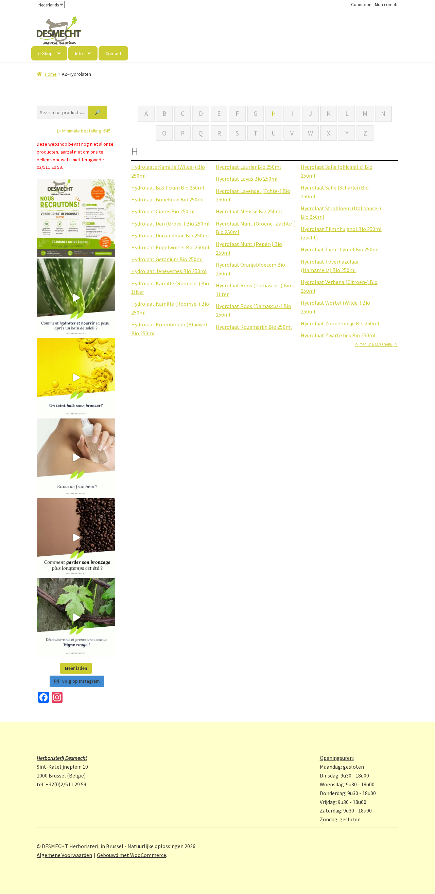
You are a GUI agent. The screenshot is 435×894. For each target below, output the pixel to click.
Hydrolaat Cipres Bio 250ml (163, 211)
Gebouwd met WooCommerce (131, 855)
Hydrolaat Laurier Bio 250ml (248, 166)
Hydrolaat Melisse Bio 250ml (249, 211)
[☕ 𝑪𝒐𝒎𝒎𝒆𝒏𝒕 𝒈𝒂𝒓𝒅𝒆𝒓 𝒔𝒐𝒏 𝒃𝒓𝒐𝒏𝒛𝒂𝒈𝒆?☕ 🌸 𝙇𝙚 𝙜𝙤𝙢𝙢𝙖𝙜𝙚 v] (76, 537)
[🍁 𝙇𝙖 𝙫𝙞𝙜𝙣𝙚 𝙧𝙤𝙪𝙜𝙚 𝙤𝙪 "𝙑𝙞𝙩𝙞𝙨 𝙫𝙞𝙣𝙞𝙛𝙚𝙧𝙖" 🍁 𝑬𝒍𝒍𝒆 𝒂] (76, 617)
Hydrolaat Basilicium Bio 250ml (167, 187)
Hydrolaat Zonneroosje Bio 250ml (340, 323)
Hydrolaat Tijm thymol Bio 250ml (340, 249)
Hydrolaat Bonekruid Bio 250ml (167, 199)
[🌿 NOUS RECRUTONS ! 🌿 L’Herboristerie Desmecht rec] (76, 218)
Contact (113, 53)
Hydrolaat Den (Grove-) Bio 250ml (170, 223)
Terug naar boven (376, 344)
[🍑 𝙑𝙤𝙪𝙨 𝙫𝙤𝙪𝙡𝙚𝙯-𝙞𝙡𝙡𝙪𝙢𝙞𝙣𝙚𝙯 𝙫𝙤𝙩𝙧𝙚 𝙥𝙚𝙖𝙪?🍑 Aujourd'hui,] (76, 377)
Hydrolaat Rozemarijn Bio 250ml (254, 326)
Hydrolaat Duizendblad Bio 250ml (170, 235)
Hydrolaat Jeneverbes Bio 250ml (169, 271)
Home (51, 74)
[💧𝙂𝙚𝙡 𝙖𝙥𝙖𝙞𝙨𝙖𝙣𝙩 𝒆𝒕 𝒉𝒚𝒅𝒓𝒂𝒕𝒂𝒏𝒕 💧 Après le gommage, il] (76, 297)
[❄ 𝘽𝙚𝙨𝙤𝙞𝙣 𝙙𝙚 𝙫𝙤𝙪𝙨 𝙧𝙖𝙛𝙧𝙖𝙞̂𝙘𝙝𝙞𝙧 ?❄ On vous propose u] (76, 457)
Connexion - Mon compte (374, 4)
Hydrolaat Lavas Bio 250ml (247, 178)
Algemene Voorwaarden (64, 855)
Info (79, 53)
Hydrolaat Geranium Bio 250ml (167, 259)
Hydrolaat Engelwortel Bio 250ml (170, 247)
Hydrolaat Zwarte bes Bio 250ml (338, 335)
